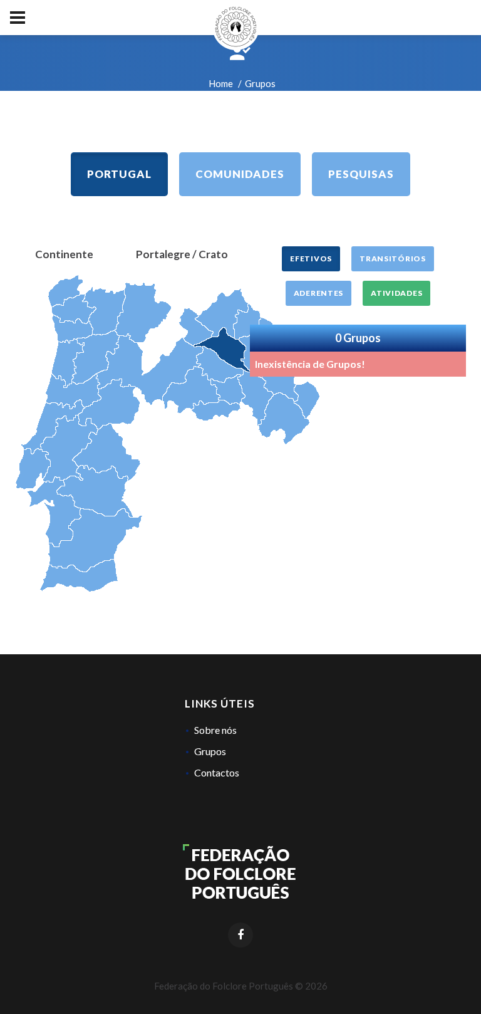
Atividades (396, 293)
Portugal (119, 173)
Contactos (216, 772)
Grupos (210, 751)
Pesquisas (361, 173)
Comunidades (239, 173)
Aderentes (318, 293)
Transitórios (392, 258)
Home (221, 83)
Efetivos (311, 258)
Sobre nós (215, 730)
